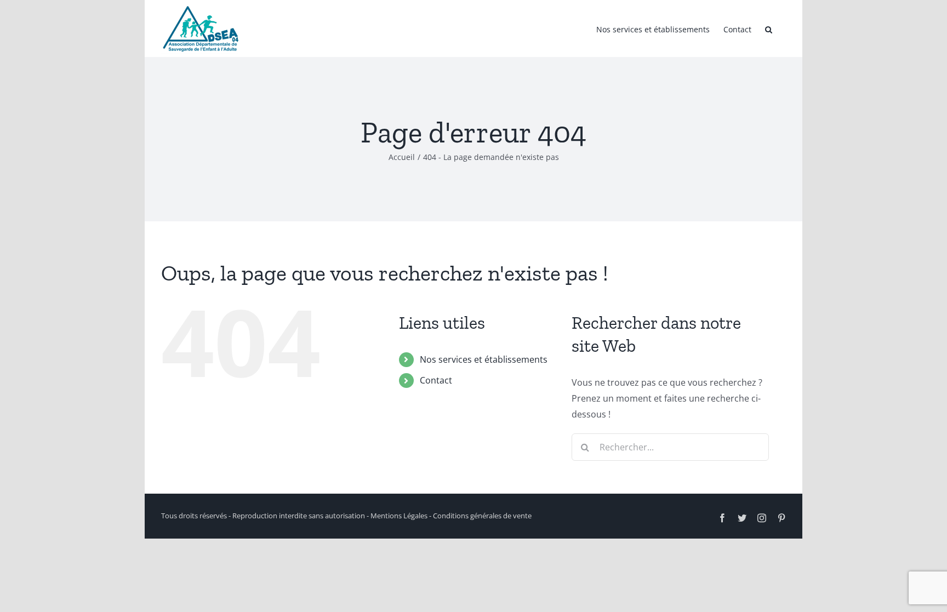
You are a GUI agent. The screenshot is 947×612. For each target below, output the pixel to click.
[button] (768, 28)
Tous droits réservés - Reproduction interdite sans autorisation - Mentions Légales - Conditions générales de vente (346, 516)
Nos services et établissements (483, 359)
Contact (436, 380)
